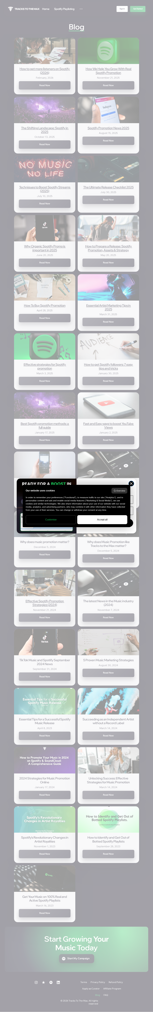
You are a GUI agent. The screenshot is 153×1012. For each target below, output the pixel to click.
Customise (51, 519)
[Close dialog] (131, 483)
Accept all (102, 519)
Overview (120, 490)
